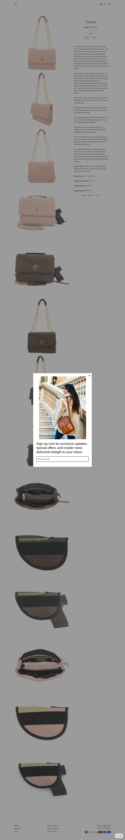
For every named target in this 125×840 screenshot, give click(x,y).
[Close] (89, 375)
